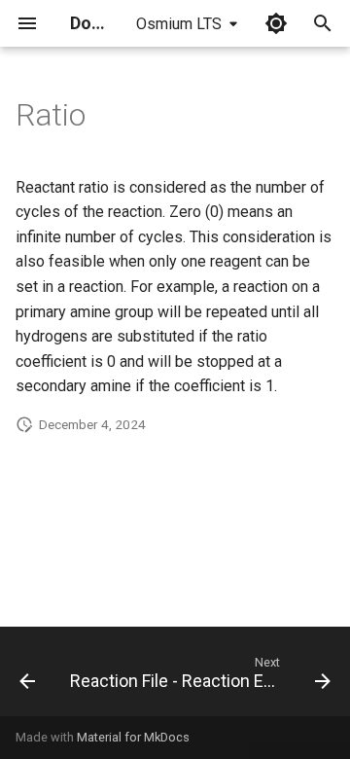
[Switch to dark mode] (276, 23)
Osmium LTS (179, 24)
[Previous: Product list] (27, 677)
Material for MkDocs (133, 737)
